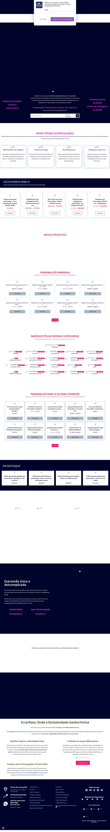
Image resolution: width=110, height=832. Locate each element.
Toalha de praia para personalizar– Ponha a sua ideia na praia (68, 477)
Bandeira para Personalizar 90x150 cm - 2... (93, 303)
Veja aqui (61, 345)
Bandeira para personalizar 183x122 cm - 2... (67, 303)
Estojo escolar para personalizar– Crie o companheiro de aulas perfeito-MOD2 (10, 202)
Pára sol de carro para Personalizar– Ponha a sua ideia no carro (55, 201)
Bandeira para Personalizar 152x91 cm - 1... (42, 303)
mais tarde (43, 19)
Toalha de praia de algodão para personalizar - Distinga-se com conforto (14, 478)
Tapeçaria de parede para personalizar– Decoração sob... (75, 409)
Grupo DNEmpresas (91, 747)
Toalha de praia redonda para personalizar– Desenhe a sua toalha (95, 478)
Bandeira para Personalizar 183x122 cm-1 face (42, 285)
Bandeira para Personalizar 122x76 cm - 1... (67, 285)
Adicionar (10, 213)
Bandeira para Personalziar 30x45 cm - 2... (17, 285)
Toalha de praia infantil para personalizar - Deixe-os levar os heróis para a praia (41, 478)
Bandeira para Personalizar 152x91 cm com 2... (17, 303)
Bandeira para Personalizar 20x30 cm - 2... (93, 285)
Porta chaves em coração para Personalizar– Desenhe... (14, 409)
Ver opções (32, 213)
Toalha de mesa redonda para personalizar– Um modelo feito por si (77, 202)
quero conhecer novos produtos (62, 19)
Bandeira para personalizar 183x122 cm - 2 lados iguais (100, 201)
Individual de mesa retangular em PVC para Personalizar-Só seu (32, 202)
